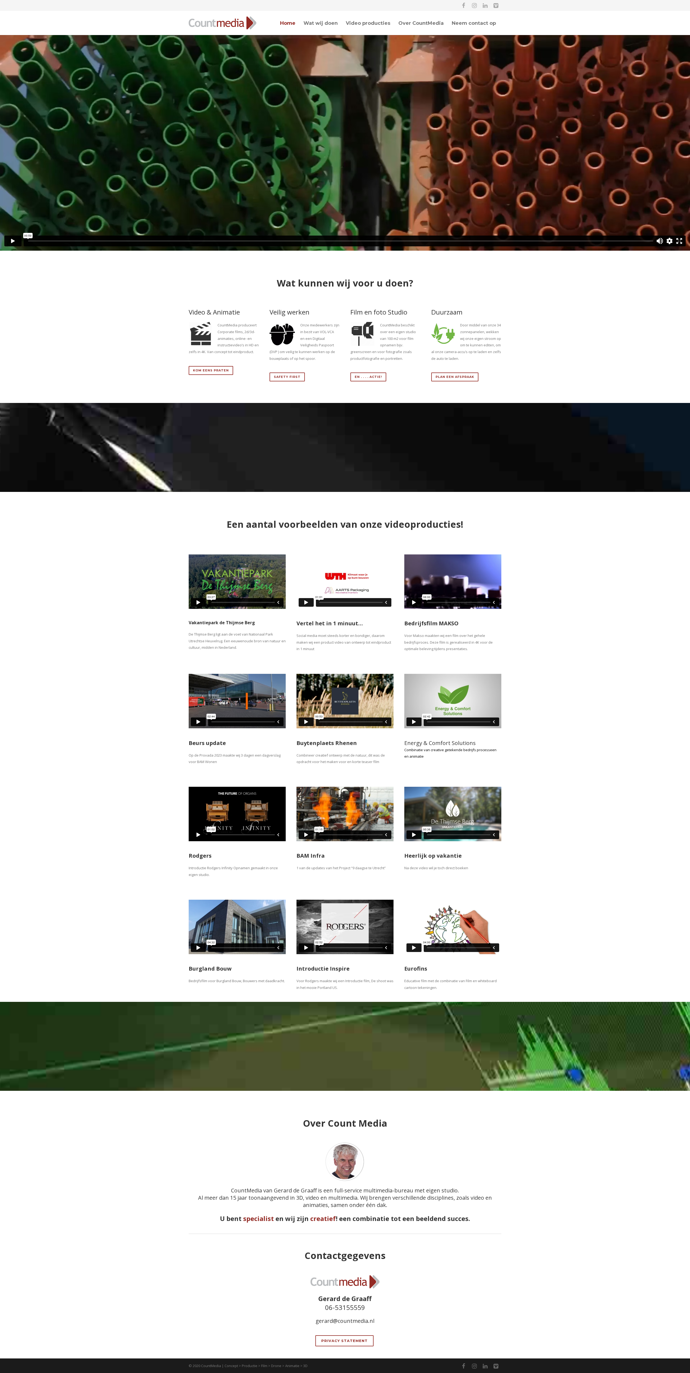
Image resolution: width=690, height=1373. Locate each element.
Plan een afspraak (455, 377)
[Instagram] (474, 5)
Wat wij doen (320, 23)
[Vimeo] (496, 5)
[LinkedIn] (485, 5)
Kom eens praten (211, 370)
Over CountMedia (421, 23)
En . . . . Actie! (368, 377)
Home (287, 23)
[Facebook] (463, 5)
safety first (287, 377)
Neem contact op (474, 23)
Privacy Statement (344, 1340)
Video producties (368, 23)
